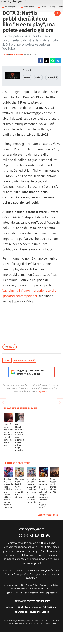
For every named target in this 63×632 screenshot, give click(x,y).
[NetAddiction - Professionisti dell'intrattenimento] (38, 601)
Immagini (52, 77)
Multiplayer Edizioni (40, 611)
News (27, 77)
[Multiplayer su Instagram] (26, 535)
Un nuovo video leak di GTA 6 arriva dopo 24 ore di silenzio (19, 488)
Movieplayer (24, 607)
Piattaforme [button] (11, 7)
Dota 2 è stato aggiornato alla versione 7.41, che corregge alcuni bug (8, 434)
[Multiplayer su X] (20, 535)
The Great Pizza (21, 611)
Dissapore (36, 607)
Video (52, 7)
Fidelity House (49, 607)
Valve (9, 346)
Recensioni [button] (29, 7)
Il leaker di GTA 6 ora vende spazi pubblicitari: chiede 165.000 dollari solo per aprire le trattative (8, 493)
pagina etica (43, 391)
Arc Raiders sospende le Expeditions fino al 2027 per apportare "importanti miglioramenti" (43, 493)
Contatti (33, 588)
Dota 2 (27, 70)
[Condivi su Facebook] (40, 60)
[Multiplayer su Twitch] (37, 535)
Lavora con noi (45, 588)
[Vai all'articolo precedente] (60, 402)
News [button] (43, 7)
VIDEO (5, 54)
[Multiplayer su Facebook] (15, 535)
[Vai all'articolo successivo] (3, 402)
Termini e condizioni (49, 584)
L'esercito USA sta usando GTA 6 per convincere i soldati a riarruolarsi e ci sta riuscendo (31, 490)
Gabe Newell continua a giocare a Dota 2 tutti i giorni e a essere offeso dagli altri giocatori (19, 437)
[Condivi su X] (46, 60)
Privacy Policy (32, 584)
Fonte (7, 360)
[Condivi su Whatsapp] (52, 60)
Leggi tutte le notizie (48, 515)
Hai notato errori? (24, 360)
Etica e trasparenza (18, 588)
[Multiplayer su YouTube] (42, 535)
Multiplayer (11, 607)
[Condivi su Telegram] (58, 60)
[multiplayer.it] (31, 529)
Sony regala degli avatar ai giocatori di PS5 (54, 485)
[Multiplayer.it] (13, 1)
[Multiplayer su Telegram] (31, 535)
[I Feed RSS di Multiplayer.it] (48, 535)
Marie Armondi (16, 54)
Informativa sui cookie (14, 584)
